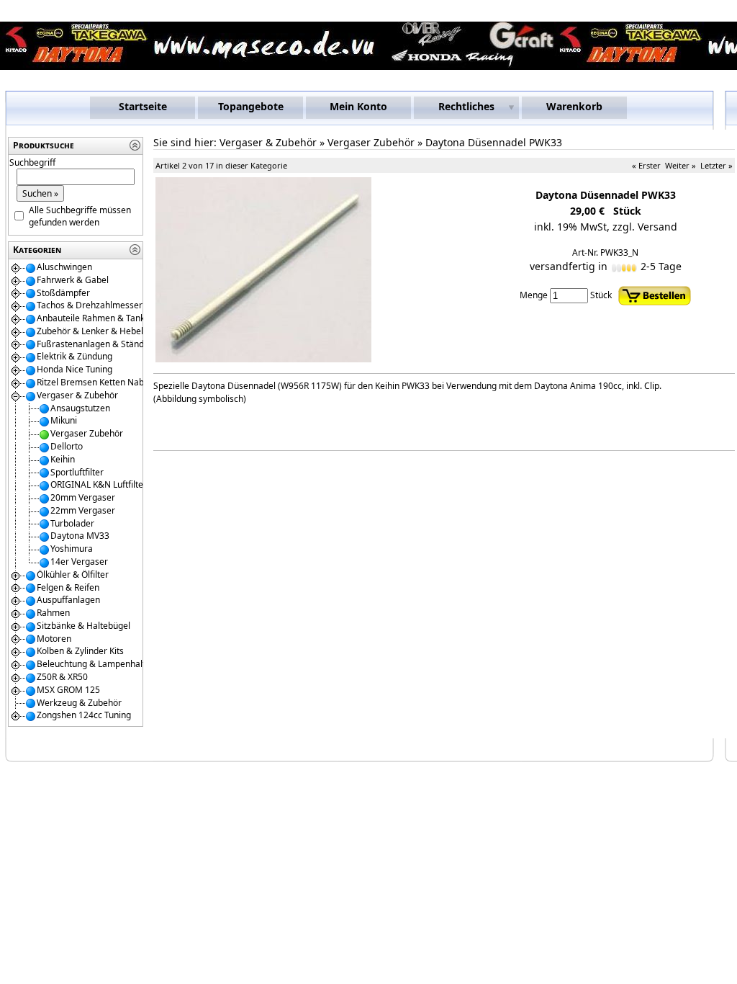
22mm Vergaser (82, 510)
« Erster (646, 165)
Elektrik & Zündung (74, 356)
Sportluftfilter (77, 472)
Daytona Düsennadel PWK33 (493, 142)
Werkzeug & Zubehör (79, 703)
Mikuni (63, 420)
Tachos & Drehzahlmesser (90, 305)
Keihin (62, 459)
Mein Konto (358, 106)
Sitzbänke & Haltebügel (83, 626)
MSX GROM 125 (68, 690)
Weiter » (680, 165)
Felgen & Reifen (68, 587)
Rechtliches (466, 106)
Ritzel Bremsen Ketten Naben (95, 382)
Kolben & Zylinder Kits (80, 651)
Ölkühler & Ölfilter (73, 574)
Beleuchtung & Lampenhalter (95, 664)
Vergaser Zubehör (86, 433)
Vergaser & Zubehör (77, 395)
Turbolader (72, 523)
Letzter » (716, 165)
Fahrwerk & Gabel (73, 280)
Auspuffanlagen (68, 600)
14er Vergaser (79, 561)
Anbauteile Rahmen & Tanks (93, 318)
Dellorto (66, 446)
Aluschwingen (64, 267)
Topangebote (251, 106)
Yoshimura (71, 548)
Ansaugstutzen (80, 408)
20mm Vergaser (82, 497)
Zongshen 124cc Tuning (84, 715)
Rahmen (53, 613)
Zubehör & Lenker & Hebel (90, 331)
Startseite (143, 106)
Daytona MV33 (79, 535)
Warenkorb (574, 106)
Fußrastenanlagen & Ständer (95, 344)
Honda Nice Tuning (74, 369)
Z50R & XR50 (62, 677)
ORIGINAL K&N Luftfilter (98, 484)
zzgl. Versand (644, 226)
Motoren (54, 638)
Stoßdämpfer (63, 293)
